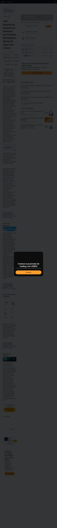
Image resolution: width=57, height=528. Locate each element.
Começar (28, 272)
